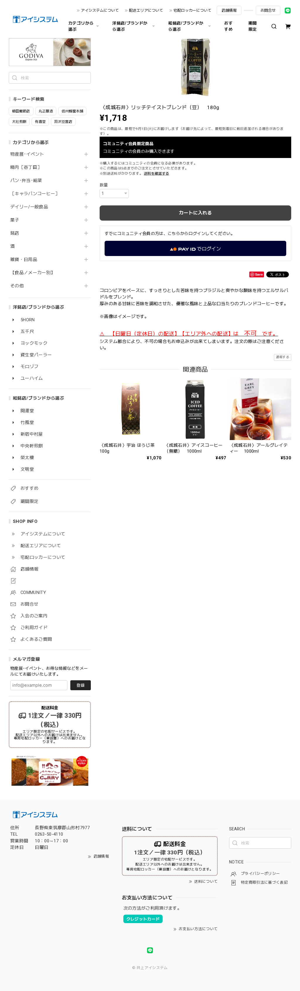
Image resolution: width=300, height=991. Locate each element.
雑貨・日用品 (23, 259)
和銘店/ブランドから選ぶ (185, 26)
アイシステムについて (100, 10)
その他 (17, 286)
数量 (104, 185)
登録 (80, 685)
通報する (282, 357)
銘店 (14, 233)
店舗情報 (229, 10)
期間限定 (252, 26)
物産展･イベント (27, 154)
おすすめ (228, 26)
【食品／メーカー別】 (32, 272)
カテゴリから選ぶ (80, 26)
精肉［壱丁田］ (26, 167)
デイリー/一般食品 (29, 207)
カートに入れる (195, 213)
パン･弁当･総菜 (26, 180)
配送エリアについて (146, 10)
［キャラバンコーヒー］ (35, 193)
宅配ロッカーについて (192, 10)
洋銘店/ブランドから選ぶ (129, 26)
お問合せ (268, 10)
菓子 (14, 220)
